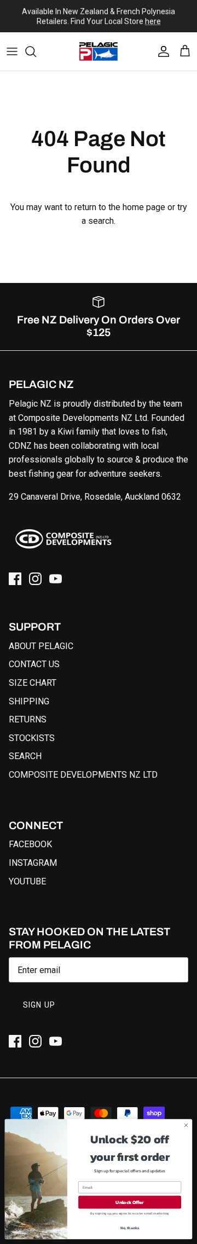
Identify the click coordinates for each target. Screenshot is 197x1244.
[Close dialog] (186, 1125)
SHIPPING (29, 701)
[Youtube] (55, 578)
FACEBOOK (30, 844)
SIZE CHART (32, 683)
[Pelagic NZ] (98, 51)
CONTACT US (34, 664)
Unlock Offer (129, 1202)
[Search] (36, 51)
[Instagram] (35, 578)
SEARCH (25, 756)
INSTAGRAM (33, 863)
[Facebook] (15, 578)
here (153, 21)
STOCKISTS (32, 738)
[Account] (161, 51)
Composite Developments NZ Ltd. (83, 418)
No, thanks (130, 1228)
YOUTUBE (27, 881)
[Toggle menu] (12, 51)
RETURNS (28, 719)
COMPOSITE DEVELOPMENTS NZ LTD (83, 774)
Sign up (39, 1004)
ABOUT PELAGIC (41, 646)
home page (144, 207)
